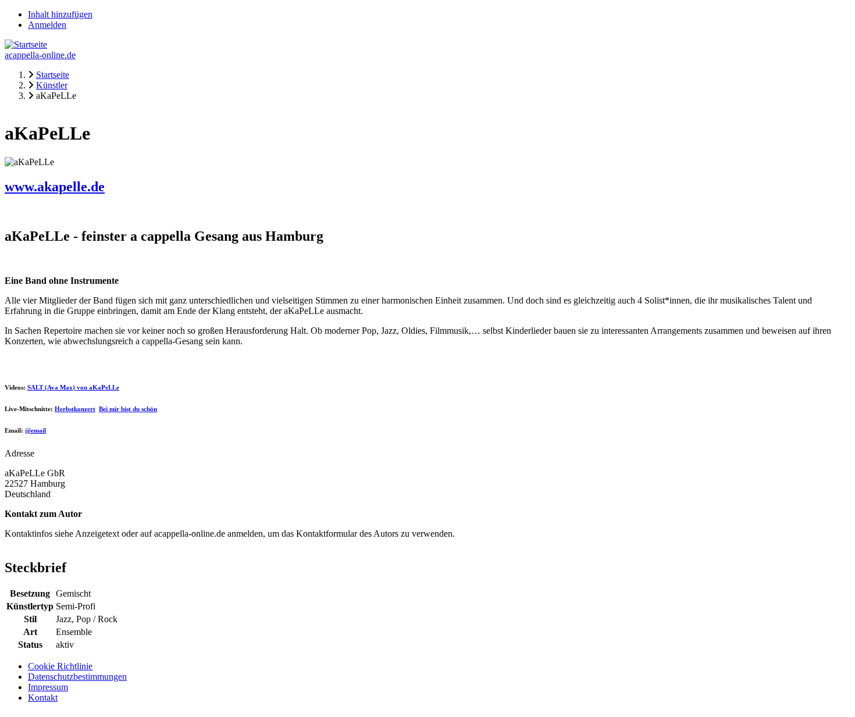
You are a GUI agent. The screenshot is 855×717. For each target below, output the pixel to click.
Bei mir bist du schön (128, 408)
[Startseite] (26, 44)
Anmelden (47, 25)
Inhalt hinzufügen (60, 14)
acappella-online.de (40, 55)
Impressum (48, 687)
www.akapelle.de (55, 186)
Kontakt (43, 697)
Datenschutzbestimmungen (77, 677)
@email (35, 430)
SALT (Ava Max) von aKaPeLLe (73, 387)
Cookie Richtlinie (60, 666)
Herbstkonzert (75, 408)
